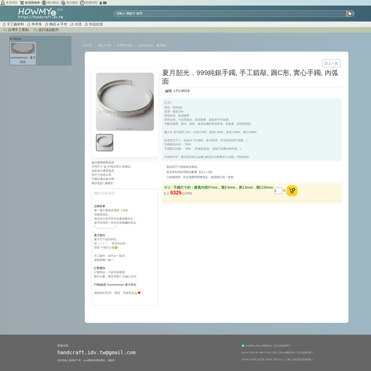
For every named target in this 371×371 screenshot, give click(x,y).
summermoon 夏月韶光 (152, 45)
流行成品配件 (48, 30)
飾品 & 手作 (58, 24)
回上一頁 (331, 63)
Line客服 (249, 345)
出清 (78, 24)
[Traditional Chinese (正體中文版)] (101, 2)
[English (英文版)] (104, 2)
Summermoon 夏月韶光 (121, 284)
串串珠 (36, 24)
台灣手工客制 (18, 30)
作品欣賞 (95, 24)
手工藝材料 (15, 24)
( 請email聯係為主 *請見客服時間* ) (272, 345)
